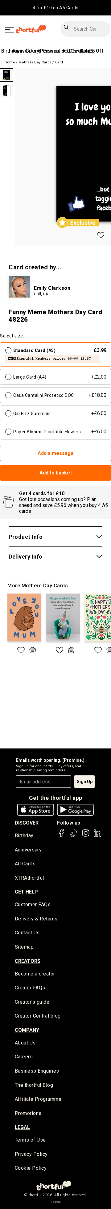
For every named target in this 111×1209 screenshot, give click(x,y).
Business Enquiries (37, 1071)
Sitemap (24, 947)
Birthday (10, 51)
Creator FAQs (30, 988)
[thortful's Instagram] (85, 836)
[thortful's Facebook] (61, 836)
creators (27, 961)
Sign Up (84, 781)
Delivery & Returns (36, 919)
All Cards (25, 864)
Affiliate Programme (38, 1099)
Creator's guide (32, 1002)
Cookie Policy (31, 1168)
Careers (24, 1057)
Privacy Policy (31, 1154)
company (27, 1030)
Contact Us (27, 933)
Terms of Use (30, 1140)
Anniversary (28, 850)
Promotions (28, 1113)
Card (59, 62)
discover (27, 823)
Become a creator (35, 974)
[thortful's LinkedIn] (97, 836)
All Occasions (77, 51)
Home (9, 62)
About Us (25, 1043)
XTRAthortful (29, 878)
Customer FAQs (33, 904)
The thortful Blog (34, 1085)
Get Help (26, 892)
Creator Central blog (38, 1016)
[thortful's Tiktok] (73, 836)
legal (22, 1127)
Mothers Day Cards (35, 62)
